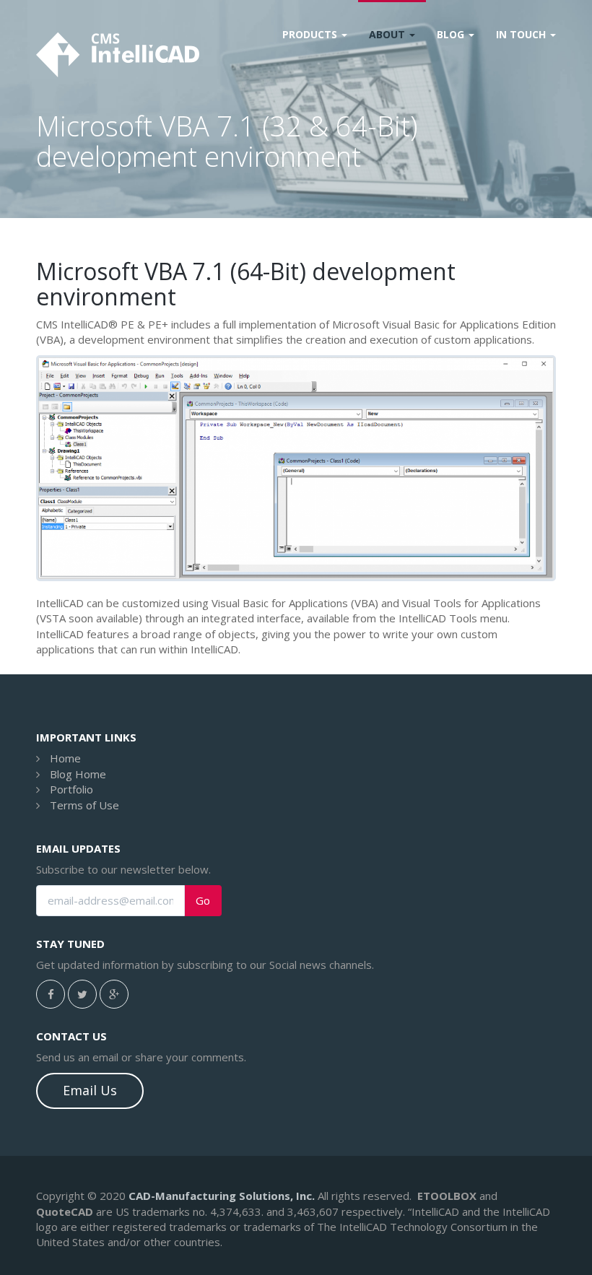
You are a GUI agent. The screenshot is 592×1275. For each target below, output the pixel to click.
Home (65, 758)
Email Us (90, 1090)
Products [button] (311, 34)
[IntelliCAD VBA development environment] (296, 467)
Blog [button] (452, 34)
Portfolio (71, 789)
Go (203, 900)
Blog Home (78, 774)
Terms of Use (84, 805)
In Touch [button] (522, 34)
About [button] (388, 34)
